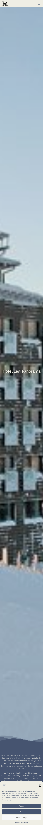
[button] (40, 785)
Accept (21, 806)
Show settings (21, 817)
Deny (21, 812)
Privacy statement (21, 822)
